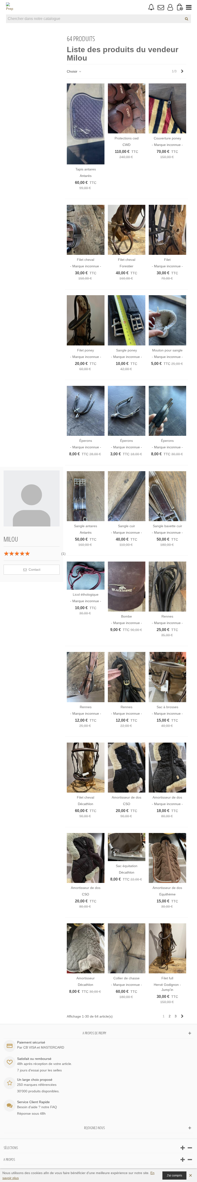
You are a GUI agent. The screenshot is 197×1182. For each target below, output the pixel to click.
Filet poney (85, 350)
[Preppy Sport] (10, 7)
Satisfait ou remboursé (34, 1059)
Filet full (167, 978)
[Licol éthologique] (85, 576)
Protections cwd (127, 138)
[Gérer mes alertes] (151, 7)
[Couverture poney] (167, 108)
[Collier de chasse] (126, 948)
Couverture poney (167, 138)
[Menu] (188, 7)
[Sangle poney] (126, 320)
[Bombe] (126, 587)
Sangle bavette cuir (167, 526)
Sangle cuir (126, 526)
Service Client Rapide (33, 1102)
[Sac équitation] (126, 847)
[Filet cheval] (85, 230)
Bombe (126, 616)
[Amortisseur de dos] (126, 768)
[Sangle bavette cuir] (167, 496)
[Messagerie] (160, 7)
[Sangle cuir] (126, 496)
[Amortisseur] (85, 948)
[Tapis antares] (85, 123)
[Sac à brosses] (167, 677)
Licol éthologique (85, 594)
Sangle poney (126, 350)
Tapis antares (85, 169)
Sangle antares (85, 526)
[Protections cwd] (126, 108)
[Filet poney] (85, 320)
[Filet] (167, 230)
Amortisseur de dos (126, 797)
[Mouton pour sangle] (167, 320)
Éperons (85, 441)
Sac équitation (126, 866)
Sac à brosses (167, 707)
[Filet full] (167, 948)
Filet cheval (85, 260)
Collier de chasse (126, 978)
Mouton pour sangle (167, 350)
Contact (34, 569)
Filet (167, 260)
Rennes (167, 616)
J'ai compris (174, 1175)
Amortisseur (85, 978)
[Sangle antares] (85, 496)
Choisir (72, 71)
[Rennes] (167, 587)
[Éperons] (85, 411)
